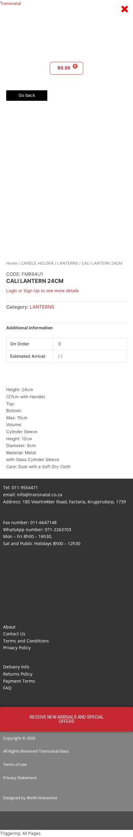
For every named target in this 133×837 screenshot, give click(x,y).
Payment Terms (19, 681)
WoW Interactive (42, 798)
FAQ (7, 688)
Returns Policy (17, 674)
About (9, 627)
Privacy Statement (20, 777)
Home (11, 263)
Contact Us (14, 634)
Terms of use (15, 764)
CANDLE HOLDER (37, 263)
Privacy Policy (17, 648)
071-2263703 (58, 529)
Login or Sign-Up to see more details (42, 290)
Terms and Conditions (26, 641)
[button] (66, 53)
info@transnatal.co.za (39, 495)
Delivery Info (16, 667)
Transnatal (10, 3)
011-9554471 (25, 487)
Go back (27, 95)
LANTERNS (67, 263)
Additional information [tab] (29, 327)
